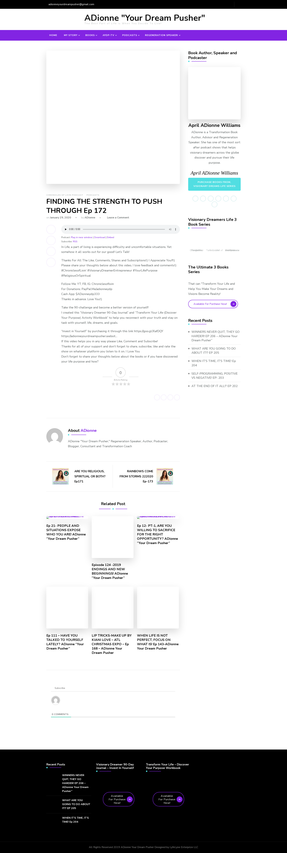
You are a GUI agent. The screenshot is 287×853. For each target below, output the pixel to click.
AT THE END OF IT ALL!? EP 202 (214, 386)
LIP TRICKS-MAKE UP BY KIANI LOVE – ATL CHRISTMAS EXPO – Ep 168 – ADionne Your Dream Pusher (112, 644)
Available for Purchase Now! (210, 304)
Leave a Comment (118, 217)
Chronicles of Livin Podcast (64, 195)
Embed (110, 237)
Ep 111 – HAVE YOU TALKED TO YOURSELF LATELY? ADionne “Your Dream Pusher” (65, 642)
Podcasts (129, 35)
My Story (70, 35)
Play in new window (81, 237)
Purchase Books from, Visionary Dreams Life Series (214, 184)
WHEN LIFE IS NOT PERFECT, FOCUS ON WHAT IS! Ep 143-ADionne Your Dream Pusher (158, 642)
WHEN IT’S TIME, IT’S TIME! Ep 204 (213, 363)
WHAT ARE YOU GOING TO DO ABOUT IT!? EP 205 (213, 351)
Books (90, 35)
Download (99, 237)
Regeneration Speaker (161, 35)
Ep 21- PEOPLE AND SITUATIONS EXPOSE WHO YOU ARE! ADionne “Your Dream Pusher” (66, 532)
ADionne (90, 217)
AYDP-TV (108, 35)
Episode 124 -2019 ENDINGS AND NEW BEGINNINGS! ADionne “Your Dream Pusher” (110, 571)
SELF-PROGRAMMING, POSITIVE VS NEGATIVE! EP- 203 (214, 376)
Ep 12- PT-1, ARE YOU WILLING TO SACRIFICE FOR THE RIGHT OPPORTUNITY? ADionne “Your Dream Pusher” (157, 534)
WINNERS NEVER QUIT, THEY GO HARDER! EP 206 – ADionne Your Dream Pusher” (215, 336)
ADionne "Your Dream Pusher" (144, 18)
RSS (75, 241)
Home (53, 35)
